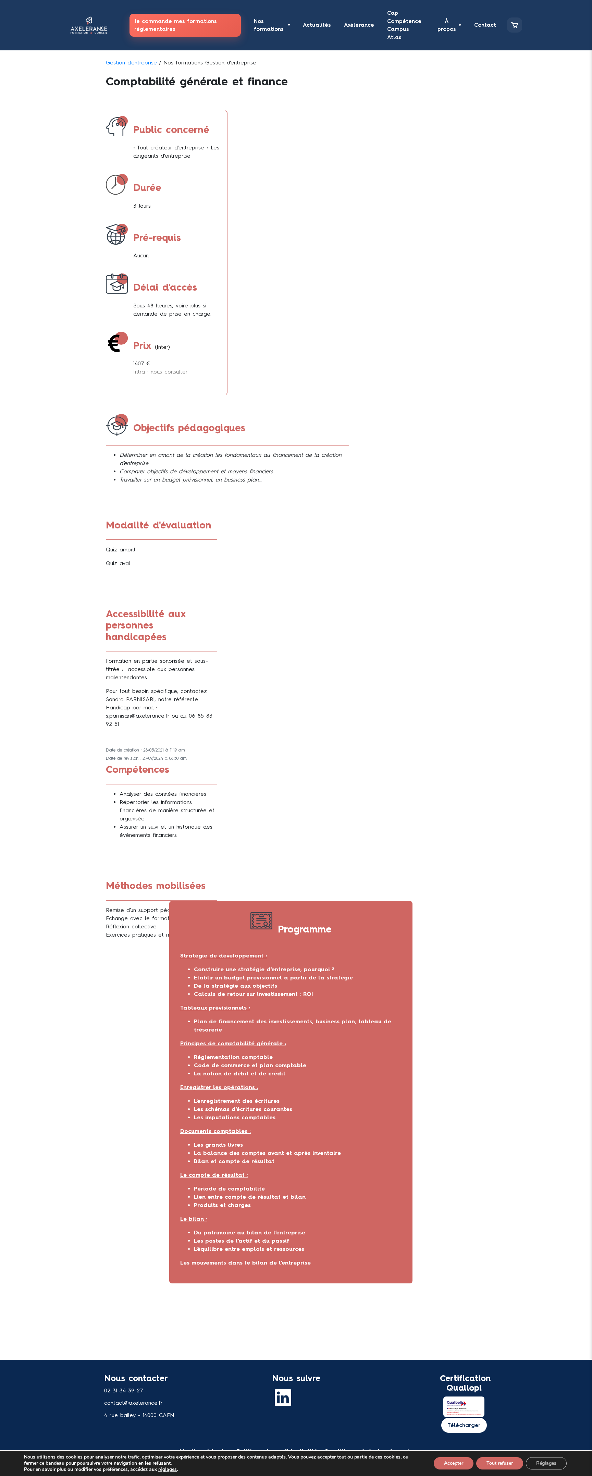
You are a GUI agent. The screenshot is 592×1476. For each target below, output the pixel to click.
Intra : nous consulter (160, 371)
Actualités (317, 25)
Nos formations (271, 25)
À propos (449, 25)
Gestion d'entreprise (131, 62)
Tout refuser (499, 1463)
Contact (485, 25)
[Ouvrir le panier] (514, 25)
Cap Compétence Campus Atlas (404, 25)
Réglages (546, 1463)
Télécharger (464, 1425)
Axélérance (359, 25)
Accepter (453, 1463)
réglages (167, 1469)
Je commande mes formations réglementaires (175, 25)
